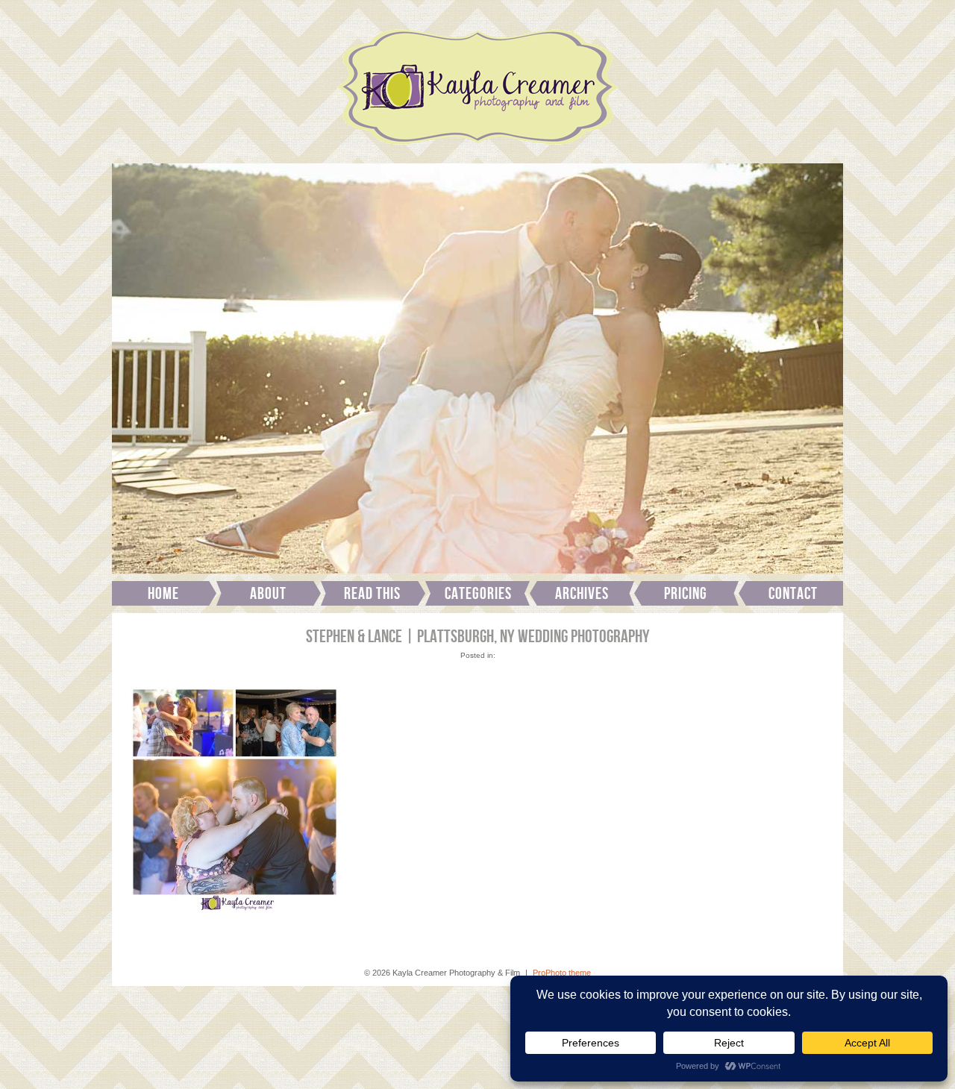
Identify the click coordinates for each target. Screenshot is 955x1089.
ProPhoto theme (562, 972)
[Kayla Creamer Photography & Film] (477, 149)
